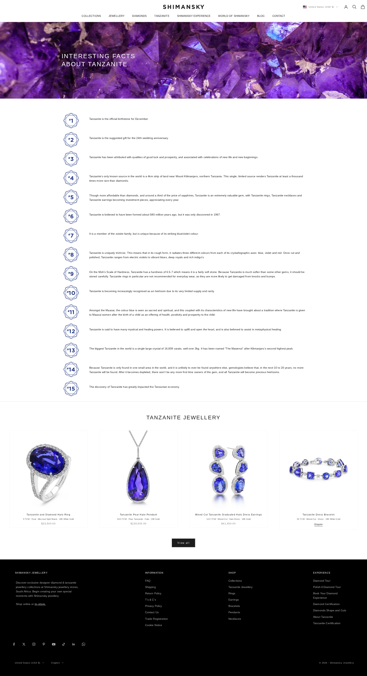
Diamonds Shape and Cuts (329, 610)
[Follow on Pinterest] (44, 644)
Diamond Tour (321, 580)
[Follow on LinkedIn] (74, 644)
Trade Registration (156, 618)
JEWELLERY (116, 15)
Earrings (233, 599)
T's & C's (150, 599)
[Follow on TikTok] (64, 644)
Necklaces (234, 618)
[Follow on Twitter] (24, 644)
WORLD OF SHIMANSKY (233, 15)
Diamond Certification (326, 604)
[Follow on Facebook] (14, 644)
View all (183, 542)
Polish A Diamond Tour (327, 587)
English (55, 663)
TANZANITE (161, 15)
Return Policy (153, 593)
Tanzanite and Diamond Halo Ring (48, 514)
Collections (235, 580)
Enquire (318, 524)
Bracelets (234, 605)
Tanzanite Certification (326, 623)
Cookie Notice (153, 625)
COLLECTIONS (91, 15)
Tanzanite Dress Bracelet (319, 514)
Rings (231, 593)
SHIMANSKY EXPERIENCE (194, 15)
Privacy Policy (153, 605)
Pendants (234, 612)
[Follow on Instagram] (34, 644)
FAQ (147, 580)
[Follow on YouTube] (54, 644)
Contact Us (152, 612)
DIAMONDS (139, 15)
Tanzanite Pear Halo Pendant (138, 514)
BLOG (261, 15)
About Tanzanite (323, 616)
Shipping (150, 587)
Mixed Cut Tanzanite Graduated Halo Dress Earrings (228, 514)
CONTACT (278, 15)
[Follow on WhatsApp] (83, 644)
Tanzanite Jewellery (240, 587)
